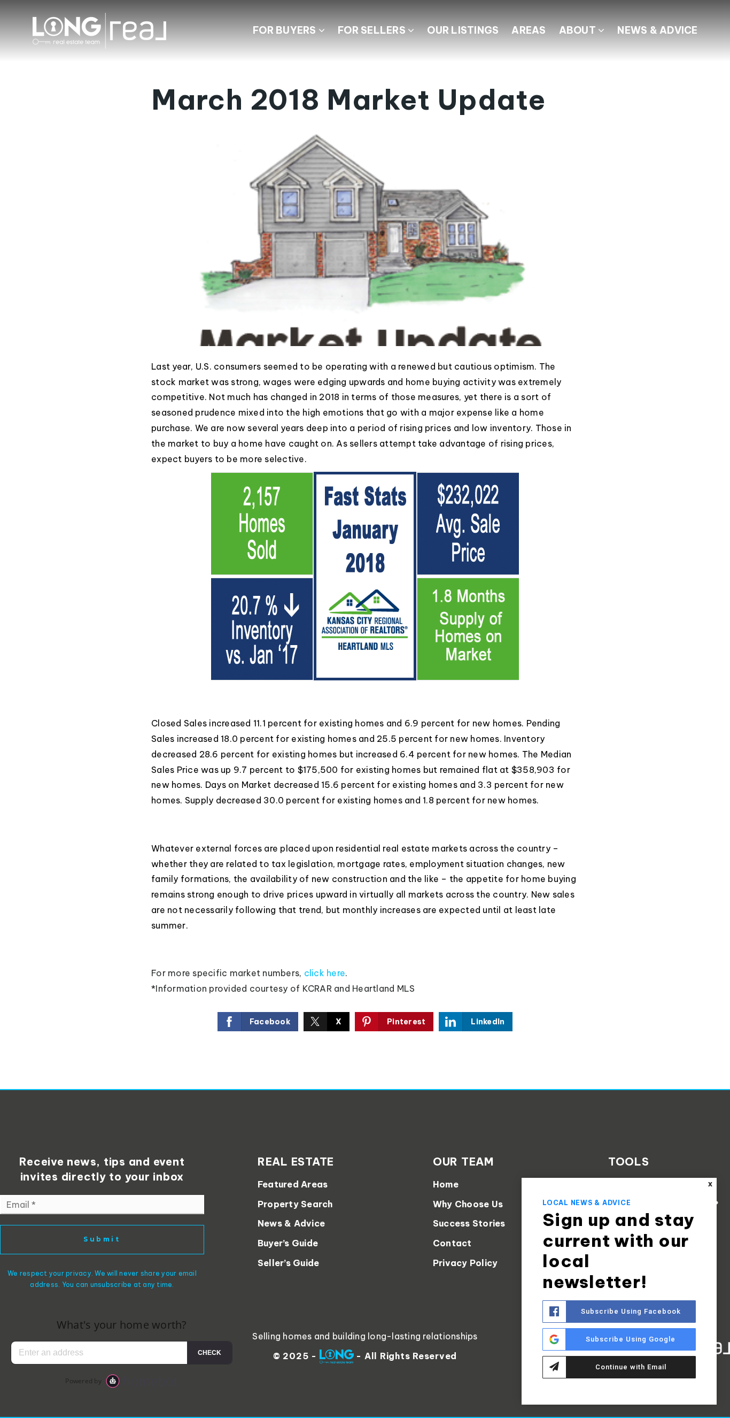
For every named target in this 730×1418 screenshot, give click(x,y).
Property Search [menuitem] (295, 1204)
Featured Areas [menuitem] (293, 1184)
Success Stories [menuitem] (469, 1223)
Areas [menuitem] (528, 30)
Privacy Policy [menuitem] (465, 1263)
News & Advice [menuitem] (657, 30)
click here (325, 973)
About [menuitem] (579, 30)
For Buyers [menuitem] (286, 30)
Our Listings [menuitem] (463, 30)
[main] (365, 544)
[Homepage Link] (99, 30)
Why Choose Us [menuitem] (468, 1204)
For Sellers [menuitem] (373, 30)
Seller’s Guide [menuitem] (289, 1263)
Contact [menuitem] (452, 1243)
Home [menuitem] (446, 1184)
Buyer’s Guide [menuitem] (288, 1243)
